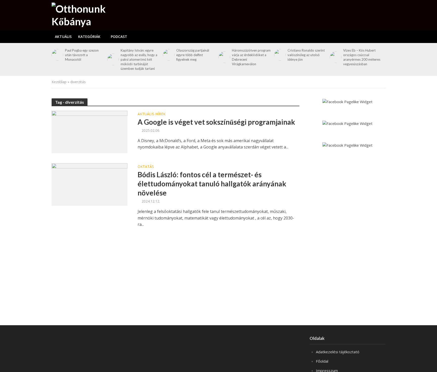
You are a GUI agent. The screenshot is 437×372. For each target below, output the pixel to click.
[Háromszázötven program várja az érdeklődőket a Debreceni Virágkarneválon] (224, 57)
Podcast (119, 36)
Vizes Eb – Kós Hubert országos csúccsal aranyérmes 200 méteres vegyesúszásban (361, 57)
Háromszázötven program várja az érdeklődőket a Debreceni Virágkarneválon (251, 57)
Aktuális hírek (151, 114)
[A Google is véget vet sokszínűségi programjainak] (89, 131)
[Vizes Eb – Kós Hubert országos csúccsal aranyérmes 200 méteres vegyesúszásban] (335, 57)
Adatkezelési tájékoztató (337, 351)
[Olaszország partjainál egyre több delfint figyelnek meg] (168, 55)
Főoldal (322, 361)
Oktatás (146, 167)
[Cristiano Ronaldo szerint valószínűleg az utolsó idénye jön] (279, 55)
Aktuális (63, 36)
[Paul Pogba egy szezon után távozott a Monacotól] (57, 55)
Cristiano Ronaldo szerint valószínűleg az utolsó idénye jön (306, 54)
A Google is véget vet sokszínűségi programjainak (216, 122)
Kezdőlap (59, 81)
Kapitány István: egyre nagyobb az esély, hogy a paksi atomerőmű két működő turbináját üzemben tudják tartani (139, 59)
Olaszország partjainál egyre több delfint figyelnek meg (192, 54)
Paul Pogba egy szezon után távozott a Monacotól (82, 54)
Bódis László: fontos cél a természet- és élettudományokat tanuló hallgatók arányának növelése (212, 183)
